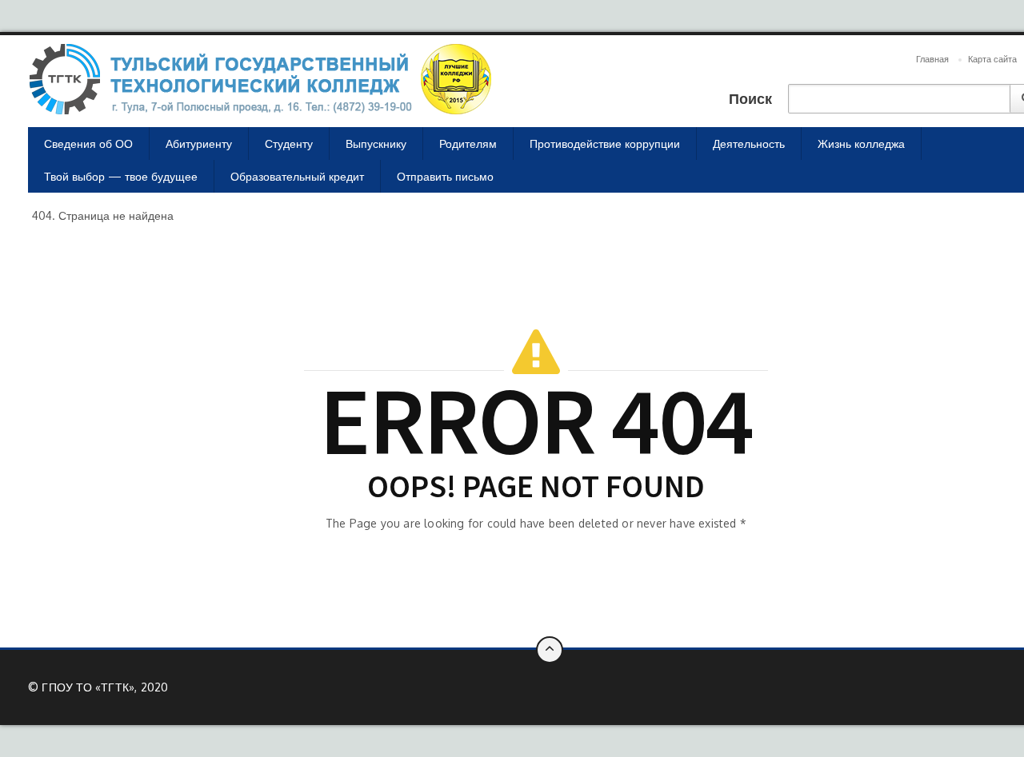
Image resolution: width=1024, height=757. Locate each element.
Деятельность (749, 143)
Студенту (289, 143)
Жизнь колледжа (861, 143)
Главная (932, 59)
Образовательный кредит (297, 176)
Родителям (468, 143)
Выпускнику (376, 143)
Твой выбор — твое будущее (121, 176)
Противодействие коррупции (605, 143)
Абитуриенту (199, 143)
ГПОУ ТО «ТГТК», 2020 (105, 687)
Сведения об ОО (88, 143)
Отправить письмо (445, 176)
